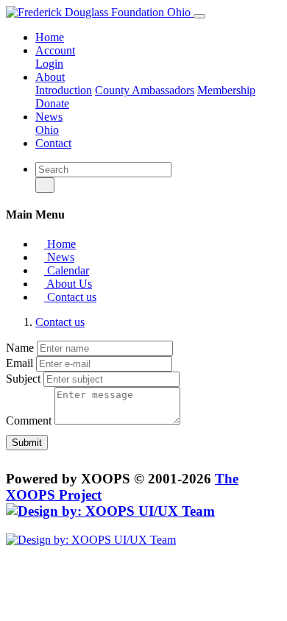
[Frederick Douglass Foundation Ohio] (100, 12)
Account (55, 50)
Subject (23, 378)
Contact (53, 143)
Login (49, 63)
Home (49, 37)
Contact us (70, 297)
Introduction (63, 90)
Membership (226, 90)
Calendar (66, 270)
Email (19, 363)
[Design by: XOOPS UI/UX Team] (110, 511)
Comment (29, 420)
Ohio (47, 130)
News (49, 116)
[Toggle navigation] (199, 16)
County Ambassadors (144, 90)
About (50, 77)
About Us (68, 283)
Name (20, 347)
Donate (52, 103)
